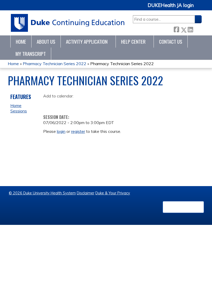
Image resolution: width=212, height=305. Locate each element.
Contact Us (170, 41)
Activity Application (87, 41)
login (61, 131)
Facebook (176, 29)
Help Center (133, 41)
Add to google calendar (48, 104)
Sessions (18, 110)
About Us (46, 41)
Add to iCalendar (71, 104)
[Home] (67, 22)
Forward (197, 28)
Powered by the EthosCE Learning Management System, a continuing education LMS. (183, 207)
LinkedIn (190, 28)
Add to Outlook (84, 104)
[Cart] (200, 8)
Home (21, 41)
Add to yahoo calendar (60, 104)
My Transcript (31, 53)
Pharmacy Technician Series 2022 (54, 63)
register (78, 131)
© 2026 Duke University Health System (42, 193)
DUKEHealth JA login (171, 5)
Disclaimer (85, 193)
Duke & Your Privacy (112, 193)
